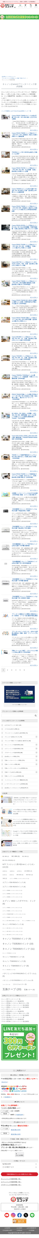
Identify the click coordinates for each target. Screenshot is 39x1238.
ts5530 (5, 871)
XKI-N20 (20, 874)
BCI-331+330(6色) (9, 860)
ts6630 (12, 871)
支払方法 (4, 1082)
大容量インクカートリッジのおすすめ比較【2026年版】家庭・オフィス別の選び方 (25, 494)
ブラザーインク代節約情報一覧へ (11, 1185)
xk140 (5, 874)
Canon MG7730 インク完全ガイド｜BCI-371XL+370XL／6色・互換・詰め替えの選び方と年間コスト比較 (24, 263)
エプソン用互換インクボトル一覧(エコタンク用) (15, 1013)
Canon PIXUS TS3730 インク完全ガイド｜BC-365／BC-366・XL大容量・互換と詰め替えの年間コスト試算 (24, 169)
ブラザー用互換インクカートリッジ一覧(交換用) (15, 1021)
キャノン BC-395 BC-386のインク (11, 920)
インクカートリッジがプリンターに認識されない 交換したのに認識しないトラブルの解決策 (25, 843)
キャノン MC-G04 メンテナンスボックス (12, 934)
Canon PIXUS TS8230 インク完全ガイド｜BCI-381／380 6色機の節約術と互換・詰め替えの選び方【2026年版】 (24, 282)
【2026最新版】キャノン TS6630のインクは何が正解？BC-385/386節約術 (24, 562)
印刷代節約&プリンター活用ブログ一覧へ (19, 1174)
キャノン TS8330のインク (14, 961)
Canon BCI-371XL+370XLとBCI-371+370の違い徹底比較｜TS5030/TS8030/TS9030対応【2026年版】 (24, 437)
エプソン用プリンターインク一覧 (10, 1009)
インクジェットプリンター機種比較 (15, 780)
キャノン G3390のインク (28, 920)
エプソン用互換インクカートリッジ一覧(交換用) (15, 1015)
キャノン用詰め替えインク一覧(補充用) (12, 1001)
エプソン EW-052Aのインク (14, 882)
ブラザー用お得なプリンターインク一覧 (12, 1017)
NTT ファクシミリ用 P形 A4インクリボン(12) (19, 865)
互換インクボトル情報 (11, 764)
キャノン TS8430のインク (16, 966)
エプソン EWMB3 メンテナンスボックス (12, 896)
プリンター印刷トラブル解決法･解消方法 (16, 740)
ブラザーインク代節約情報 (12, 752)
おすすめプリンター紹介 (12, 725)
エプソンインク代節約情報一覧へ (11, 1182)
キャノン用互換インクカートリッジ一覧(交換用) (15, 1005)
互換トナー (29, 990)
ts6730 (19, 871)
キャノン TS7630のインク (9, 953)
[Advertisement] (19, 54)
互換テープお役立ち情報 (12, 772)
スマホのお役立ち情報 (11, 729)
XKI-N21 (29, 874)
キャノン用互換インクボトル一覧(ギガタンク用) (15, 1003)
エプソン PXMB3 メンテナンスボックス (12, 907)
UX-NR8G (28, 871)
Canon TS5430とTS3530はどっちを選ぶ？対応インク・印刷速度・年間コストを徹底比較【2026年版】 (25, 376)
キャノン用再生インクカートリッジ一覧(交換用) (15, 1007)
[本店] (7, 6)
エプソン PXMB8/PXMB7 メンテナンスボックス (14, 914)
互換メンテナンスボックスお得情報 (15, 768)
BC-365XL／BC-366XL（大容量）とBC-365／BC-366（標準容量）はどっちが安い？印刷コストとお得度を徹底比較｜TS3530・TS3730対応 (24, 416)
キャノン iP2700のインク (13, 924)
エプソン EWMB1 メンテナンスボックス (12, 890)
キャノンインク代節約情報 (12, 744)
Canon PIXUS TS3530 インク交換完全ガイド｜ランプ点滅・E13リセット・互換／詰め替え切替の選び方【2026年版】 (24, 475)
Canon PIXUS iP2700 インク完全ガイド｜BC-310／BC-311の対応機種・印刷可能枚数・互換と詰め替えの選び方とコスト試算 (25, 227)
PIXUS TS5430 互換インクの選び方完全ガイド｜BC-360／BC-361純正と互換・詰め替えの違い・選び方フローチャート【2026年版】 (25, 397)
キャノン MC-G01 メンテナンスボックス (12, 928)
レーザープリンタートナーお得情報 (15, 784)
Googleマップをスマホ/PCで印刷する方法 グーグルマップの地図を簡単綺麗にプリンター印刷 (25, 833)
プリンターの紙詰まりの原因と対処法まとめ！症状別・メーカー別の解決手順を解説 (25, 614)
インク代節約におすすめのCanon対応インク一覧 (16, 111)
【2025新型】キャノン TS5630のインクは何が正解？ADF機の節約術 (24, 579)
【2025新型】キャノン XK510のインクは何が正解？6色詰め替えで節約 (24, 509)
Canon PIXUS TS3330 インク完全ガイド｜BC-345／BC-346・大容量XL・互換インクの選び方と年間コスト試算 (24, 246)
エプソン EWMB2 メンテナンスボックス (12, 893)
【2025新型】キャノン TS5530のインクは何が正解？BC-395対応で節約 (24, 597)
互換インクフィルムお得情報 (13, 776)
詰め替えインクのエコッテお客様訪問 (15, 788)
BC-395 (25, 856)
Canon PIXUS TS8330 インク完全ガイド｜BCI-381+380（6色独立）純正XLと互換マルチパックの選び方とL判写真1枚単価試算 (24, 208)
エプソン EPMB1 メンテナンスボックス (19, 878)
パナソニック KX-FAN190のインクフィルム (19, 974)
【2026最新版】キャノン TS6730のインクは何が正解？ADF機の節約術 (24, 544)
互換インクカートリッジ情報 (13, 760)
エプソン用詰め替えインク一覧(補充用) (12, 1011)
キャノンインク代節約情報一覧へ (11, 1179)
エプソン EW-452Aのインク (14, 887)
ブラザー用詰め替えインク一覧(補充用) (12, 1019)
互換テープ (12, 989)
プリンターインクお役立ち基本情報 (15, 733)
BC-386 (16, 856)
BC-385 (6, 856)
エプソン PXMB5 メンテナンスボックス (12, 910)
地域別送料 (19, 1114)
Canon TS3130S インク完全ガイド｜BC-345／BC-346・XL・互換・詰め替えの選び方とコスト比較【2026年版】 (24, 357)
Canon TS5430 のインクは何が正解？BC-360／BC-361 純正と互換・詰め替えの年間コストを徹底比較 (24, 190)
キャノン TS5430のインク (18, 949)
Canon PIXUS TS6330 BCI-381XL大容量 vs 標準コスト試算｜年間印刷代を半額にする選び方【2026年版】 (24, 302)
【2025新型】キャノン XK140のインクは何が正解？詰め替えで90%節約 (24, 527)
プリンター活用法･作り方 (12, 737)
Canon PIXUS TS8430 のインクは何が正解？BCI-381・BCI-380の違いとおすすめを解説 (24, 117)
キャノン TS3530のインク (18, 943)
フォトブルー (6, 984)
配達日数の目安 (15, 1130)
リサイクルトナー (19, 984)
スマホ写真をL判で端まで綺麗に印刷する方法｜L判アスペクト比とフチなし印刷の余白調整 (25, 811)
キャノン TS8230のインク (13, 957)
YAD (5, 878)
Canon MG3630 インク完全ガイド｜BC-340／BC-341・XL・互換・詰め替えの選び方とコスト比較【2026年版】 (24, 338)
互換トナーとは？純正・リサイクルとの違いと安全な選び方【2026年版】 (25, 651)
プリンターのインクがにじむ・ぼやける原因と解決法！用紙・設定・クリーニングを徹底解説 (25, 633)
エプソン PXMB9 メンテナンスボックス (12, 917)
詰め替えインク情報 (10, 756)
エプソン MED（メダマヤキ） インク (19, 902)
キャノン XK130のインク (9, 969)
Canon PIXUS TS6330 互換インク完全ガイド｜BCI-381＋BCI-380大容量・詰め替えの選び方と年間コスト (24, 319)
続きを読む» (34, 130)
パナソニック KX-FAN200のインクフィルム (18, 980)
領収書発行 (7, 1097)
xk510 (12, 874)
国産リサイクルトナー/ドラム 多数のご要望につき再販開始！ (19, 1)
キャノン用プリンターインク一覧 (10, 999)
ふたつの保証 (19, 1155)
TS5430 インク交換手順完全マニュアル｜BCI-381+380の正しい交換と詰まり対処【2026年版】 (24, 456)
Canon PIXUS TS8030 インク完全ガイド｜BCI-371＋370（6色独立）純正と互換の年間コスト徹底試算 (24, 134)
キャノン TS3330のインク (17, 938)
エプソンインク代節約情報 (12, 748)
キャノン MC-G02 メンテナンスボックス (12, 931)
